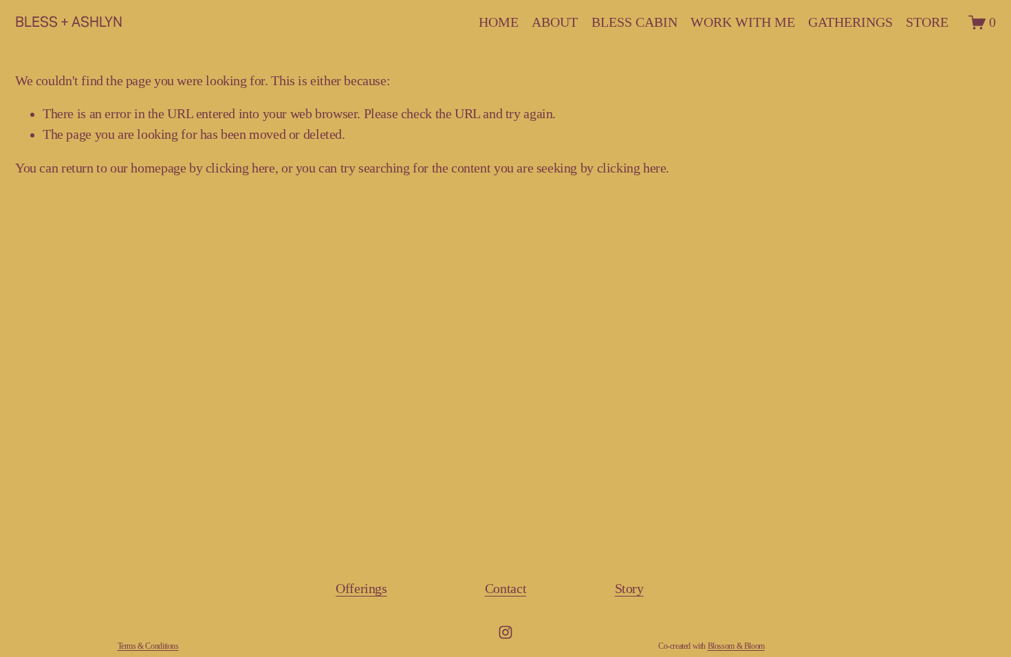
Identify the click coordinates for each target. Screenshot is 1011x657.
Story (629, 588)
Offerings (361, 588)
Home (499, 22)
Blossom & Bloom (736, 646)
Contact (505, 588)
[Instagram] (505, 632)
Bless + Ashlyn (68, 22)
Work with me (743, 22)
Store (927, 22)
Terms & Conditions (148, 646)
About (555, 22)
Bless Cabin (634, 22)
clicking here (240, 168)
